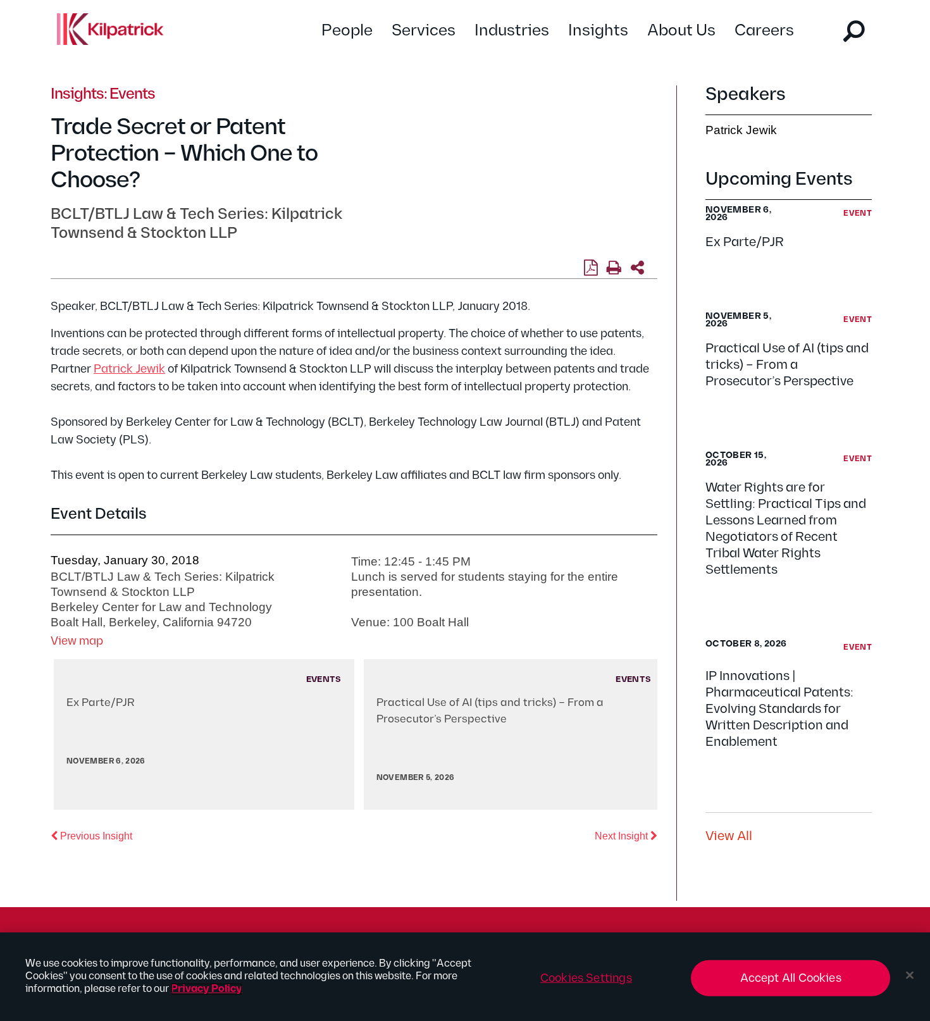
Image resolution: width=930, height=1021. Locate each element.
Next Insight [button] (626, 835)
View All (728, 836)
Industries (511, 30)
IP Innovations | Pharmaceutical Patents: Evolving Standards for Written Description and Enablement (779, 709)
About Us (681, 30)
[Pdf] (590, 268)
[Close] (910, 975)
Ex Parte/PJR (744, 242)
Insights (598, 30)
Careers (764, 30)
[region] (465, 976)
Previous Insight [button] (95, 835)
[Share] (637, 268)
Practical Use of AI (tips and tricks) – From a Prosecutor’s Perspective (787, 365)
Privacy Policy (206, 989)
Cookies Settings (586, 978)
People (347, 30)
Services (424, 30)
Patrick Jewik (129, 369)
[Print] (614, 268)
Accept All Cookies (790, 978)
